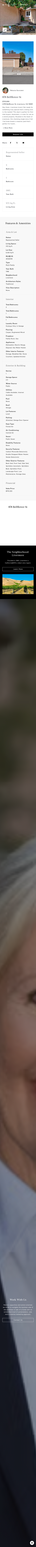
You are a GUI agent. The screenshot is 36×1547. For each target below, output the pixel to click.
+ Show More (7, 128)
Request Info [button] (18, 134)
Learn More (18, 569)
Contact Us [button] (18, 1320)
